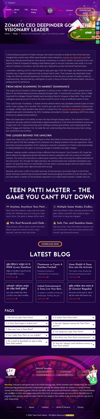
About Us (16, 11)
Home (8, 9)
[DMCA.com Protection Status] (70, 415)
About (31, 407)
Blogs (60, 10)
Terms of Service (63, 407)
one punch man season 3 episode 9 (45, 375)
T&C (26, 9)
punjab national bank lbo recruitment (45, 372)
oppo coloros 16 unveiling (65, 375)
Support (11, 2)
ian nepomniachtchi (65, 372)
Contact (69, 10)
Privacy (80, 407)
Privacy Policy (34, 11)
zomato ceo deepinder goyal (75, 57)
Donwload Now (85, 11)
